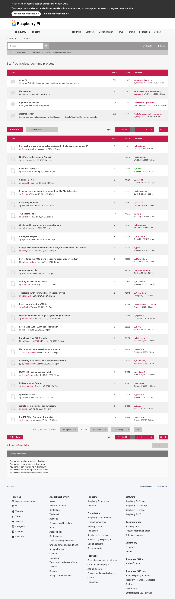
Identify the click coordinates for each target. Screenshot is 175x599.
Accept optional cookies (26, 13)
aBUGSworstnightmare (145, 304)
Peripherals (93, 582)
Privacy (53, 566)
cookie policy (60, 8)
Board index (11, 487)
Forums (131, 32)
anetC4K (25, 273)
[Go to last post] (145, 146)
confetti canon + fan (28, 270)
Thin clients (93, 530)
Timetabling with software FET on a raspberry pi (42, 293)
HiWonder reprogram (29, 168)
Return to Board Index (19, 445)
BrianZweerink (28, 149)
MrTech (25, 217)
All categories (132, 526)
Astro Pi (23, 80)
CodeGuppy (29, 352)
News (120, 32)
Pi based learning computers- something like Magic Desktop (48, 191)
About (27, 39)
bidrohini (139, 338)
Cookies (53, 553)
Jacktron (26, 172)
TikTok (18, 516)
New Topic (16, 129)
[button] (165, 129)
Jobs (51, 527)
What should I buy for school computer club (40, 225)
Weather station (26, 114)
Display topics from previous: (52, 429)
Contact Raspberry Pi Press (139, 593)
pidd (138, 248)
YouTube (19, 521)
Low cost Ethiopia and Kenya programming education (44, 315)
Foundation (144, 32)
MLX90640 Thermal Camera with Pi (35, 372)
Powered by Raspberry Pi (100, 539)
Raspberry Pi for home (98, 501)
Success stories (95, 548)
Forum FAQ (12, 39)
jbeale (24, 409)
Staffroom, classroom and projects (30, 63)
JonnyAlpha (27, 420)
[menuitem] (161, 46)
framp (138, 203)
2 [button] (137, 129)
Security (53, 571)
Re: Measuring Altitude (144, 103)
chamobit (140, 157)
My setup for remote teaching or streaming (39, 349)
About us (53, 518)
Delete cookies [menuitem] (146, 487)
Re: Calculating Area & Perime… (148, 91)
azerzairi (25, 205)
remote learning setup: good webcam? (37, 406)
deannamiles (27, 386)
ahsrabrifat (140, 191)
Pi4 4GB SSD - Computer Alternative (36, 417)
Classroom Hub (26, 180)
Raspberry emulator (28, 202)
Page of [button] (122, 129)
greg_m (139, 395)
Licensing (54, 558)
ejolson (139, 316)
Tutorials (92, 505)
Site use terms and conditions (63, 545)
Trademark (54, 514)
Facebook (20, 536)
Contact (157, 32)
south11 (25, 183)
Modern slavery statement (62, 540)
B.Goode (139, 236)
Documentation (106, 32)
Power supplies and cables (101, 573)
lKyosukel (26, 239)
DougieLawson (142, 270)
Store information (134, 563)
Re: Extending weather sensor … (148, 114)
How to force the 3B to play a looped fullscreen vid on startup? (48, 259)
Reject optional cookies (56, 13)
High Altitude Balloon (29, 103)
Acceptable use (56, 549)
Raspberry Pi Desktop (136, 505)
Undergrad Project (28, 236)
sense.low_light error (143, 80)
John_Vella (27, 251)
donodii (139, 417)
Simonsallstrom (29, 318)
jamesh (139, 383)
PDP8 (138, 327)
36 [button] (161, 129)
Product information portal (138, 530)
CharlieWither (27, 375)
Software (90, 32)
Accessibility (55, 532)
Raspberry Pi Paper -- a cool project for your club (42, 361)
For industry (20, 32)
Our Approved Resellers (60, 523)
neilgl (138, 117)
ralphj (24, 160)
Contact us (54, 510)
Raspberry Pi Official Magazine (140, 580)
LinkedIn (19, 531)
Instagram (20, 526)
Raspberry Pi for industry (99, 517)
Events (129, 551)
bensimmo (140, 146)
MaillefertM (29, 262)
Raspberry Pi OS (133, 514)
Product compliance (97, 522)
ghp (137, 214)
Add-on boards (95, 569)
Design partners (95, 544)
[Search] (46, 46)
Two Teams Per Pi (28, 214)
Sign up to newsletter (25, 501)
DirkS (138, 169)
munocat (139, 83)
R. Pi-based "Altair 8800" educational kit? (38, 327)
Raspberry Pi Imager (135, 510)
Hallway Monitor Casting (30, 383)
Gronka (25, 194)
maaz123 (140, 94)
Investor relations (57, 505)
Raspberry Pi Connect (136, 501)
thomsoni (26, 285)
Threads (19, 511)
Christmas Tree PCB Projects (33, 338)
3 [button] (141, 129)
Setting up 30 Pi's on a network (34, 281)
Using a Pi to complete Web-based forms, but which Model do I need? (52, 248)
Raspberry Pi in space (98, 535)
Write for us (131, 588)
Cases (91, 577)
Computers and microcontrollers (103, 560)
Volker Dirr (26, 296)
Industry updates (96, 526)
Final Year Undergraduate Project (35, 157)
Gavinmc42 (140, 105)
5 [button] (151, 129)
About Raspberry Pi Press (138, 575)
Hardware (76, 32)
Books (129, 584)
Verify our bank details (60, 575)
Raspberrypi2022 (31, 341)
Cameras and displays (98, 564)
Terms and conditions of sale (63, 562)
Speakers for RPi (27, 395)
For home (35, 32)
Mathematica (25, 91)
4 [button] (146, 129)
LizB (23, 228)
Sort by (91, 429)
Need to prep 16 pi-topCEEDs (33, 304)
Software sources (134, 535)
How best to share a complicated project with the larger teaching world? (53, 146)
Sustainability (55, 536)
